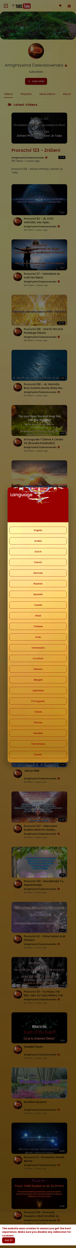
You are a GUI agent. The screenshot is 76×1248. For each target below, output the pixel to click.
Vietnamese (38, 744)
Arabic (38, 541)
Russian (38, 583)
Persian (38, 722)
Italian (38, 711)
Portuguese (38, 701)
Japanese (38, 690)
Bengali (38, 679)
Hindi (38, 615)
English (38, 530)
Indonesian (38, 647)
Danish (38, 754)
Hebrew (38, 669)
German (38, 573)
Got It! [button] (8, 1240)
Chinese (38, 626)
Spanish (38, 594)
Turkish (38, 605)
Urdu (38, 637)
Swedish (38, 733)
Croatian (38, 658)
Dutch (38, 551)
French (38, 562)
